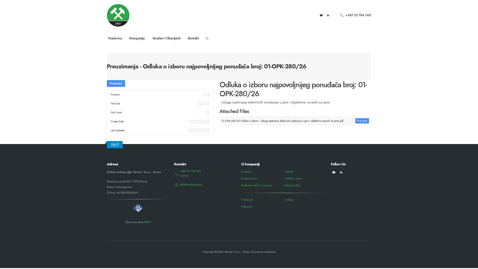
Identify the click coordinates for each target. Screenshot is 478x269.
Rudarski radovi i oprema (256, 185)
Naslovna (115, 38)
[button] (207, 38)
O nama (246, 171)
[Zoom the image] (138, 205)
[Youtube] (321, 15)
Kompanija (137, 38)
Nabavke (246, 206)
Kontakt (193, 38)
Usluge (289, 200)
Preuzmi (116, 83)
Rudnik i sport (293, 178)
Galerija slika (292, 185)
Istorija (289, 171)
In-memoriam (249, 178)
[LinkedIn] (328, 15)
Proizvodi (247, 200)
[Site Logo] (118, 15)
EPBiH (147, 222)
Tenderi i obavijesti (166, 38)
